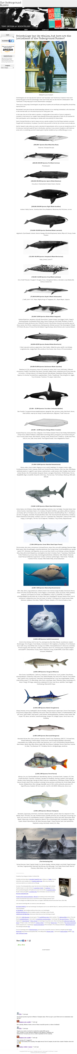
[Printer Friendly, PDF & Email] (21, 945)
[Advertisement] (49, 3)
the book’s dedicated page (22, 893)
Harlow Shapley (64, 931)
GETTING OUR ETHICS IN (21, 912)
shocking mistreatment (39, 924)
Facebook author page (37, 881)
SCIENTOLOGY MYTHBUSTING (22, 914)
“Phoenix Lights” (50, 931)
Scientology (45, 30)
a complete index (33, 891)
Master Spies (54, 922)
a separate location (51, 890)
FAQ (29, 926)
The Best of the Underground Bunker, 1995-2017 (27, 896)
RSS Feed (51, 1051)
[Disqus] (46, 992)
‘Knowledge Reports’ (24, 919)
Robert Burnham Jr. (33, 929)
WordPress (38, 1052)
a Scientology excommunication (43, 919)
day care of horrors (64, 919)
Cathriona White (63, 917)
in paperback (37, 888)
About (26, 30)
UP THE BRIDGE (19, 910)
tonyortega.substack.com (8, 62)
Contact (56, 1051)
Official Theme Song (70, 924)
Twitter (50, 879)
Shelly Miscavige (25, 917)
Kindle (41, 888)
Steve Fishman (25, 921)
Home (8, 30)
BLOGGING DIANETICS (21, 906)
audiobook (47, 888)
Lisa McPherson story (44, 917)
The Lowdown (11, 31)
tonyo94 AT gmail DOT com (35, 879)
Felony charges (33, 921)
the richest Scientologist (70, 922)
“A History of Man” (39, 922)
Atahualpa (44, 1052)
